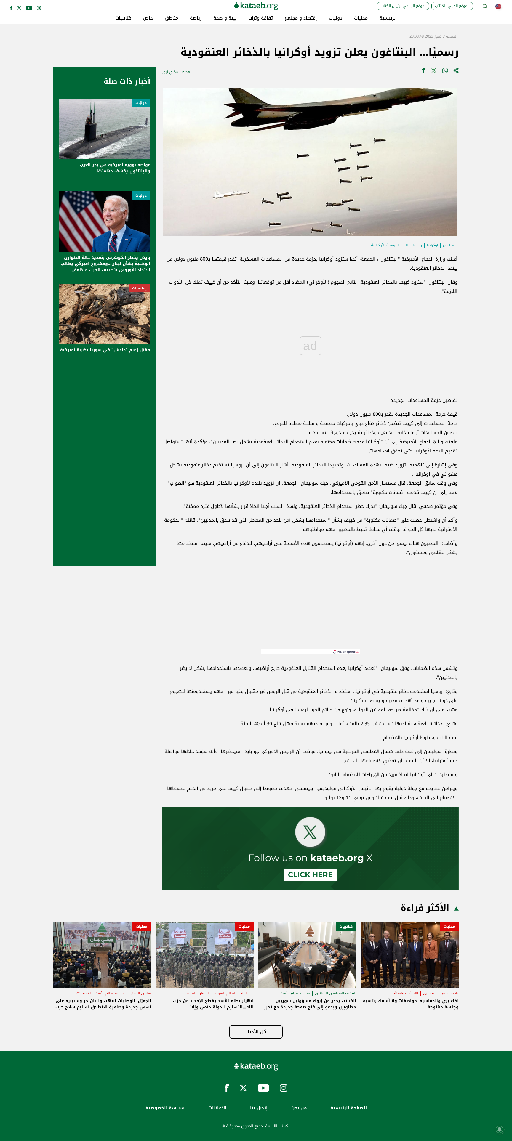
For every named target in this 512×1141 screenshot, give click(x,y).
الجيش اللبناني (197, 993)
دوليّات (141, 103)
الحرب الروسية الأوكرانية (389, 245)
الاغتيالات (83, 993)
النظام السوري (225, 993)
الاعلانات (217, 1108)
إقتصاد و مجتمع (301, 18)
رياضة (195, 18)
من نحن (299, 1108)
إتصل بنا (259, 1108)
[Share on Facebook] (423, 71)
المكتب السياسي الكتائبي (335, 993)
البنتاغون (449, 245)
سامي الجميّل (140, 993)
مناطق (171, 18)
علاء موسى (450, 993)
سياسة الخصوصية (165, 1108)
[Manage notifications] (499, 1129)
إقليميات (139, 288)
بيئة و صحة (224, 18)
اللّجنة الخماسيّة (406, 993)
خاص (148, 18)
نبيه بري (429, 993)
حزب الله (247, 993)
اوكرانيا (432, 245)
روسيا (417, 245)
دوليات (335, 18)
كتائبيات (123, 18)
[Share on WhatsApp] (445, 71)
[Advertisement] (310, 607)
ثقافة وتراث (260, 18)
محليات (361, 18)
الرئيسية (388, 18)
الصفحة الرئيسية (348, 1108)
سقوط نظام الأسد (295, 993)
